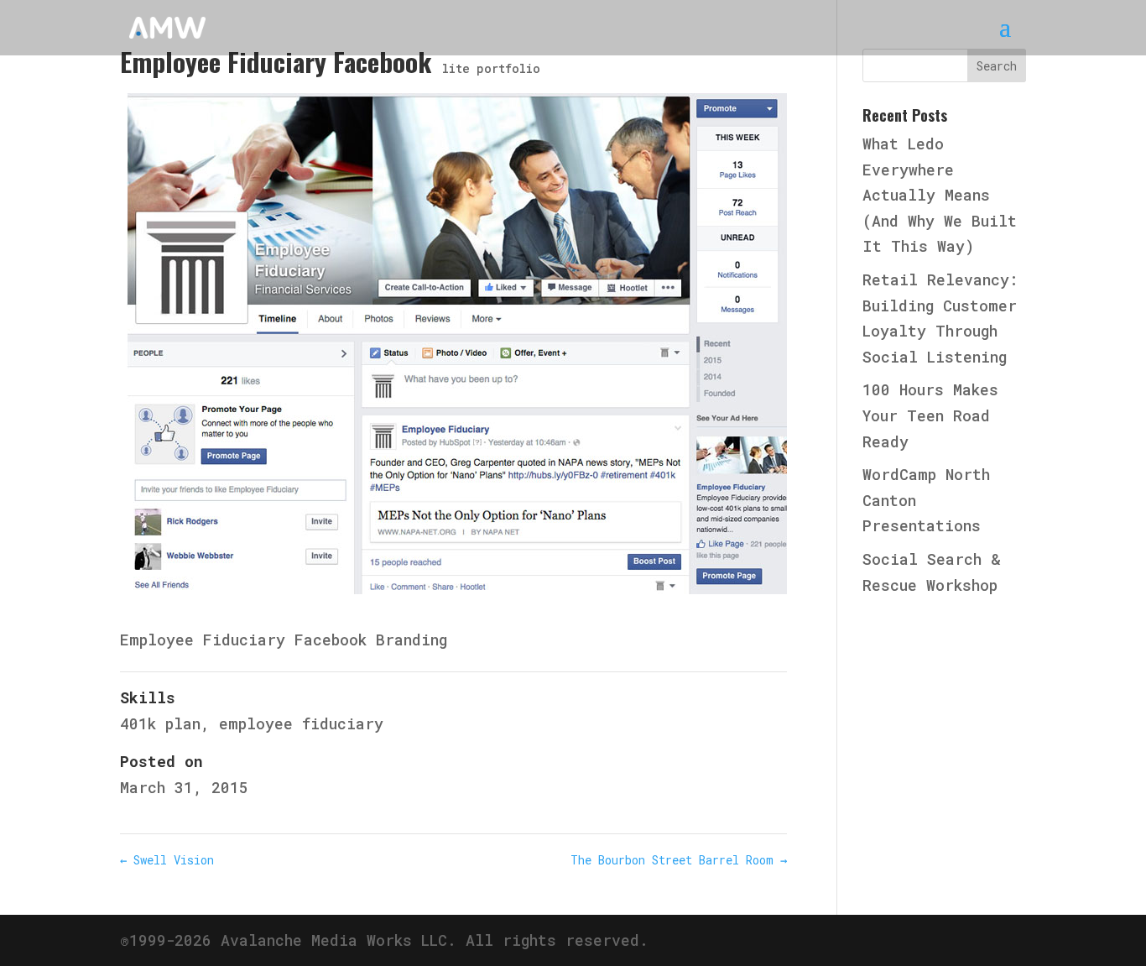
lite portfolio (491, 68)
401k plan (160, 723)
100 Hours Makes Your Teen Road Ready (930, 415)
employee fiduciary (301, 723)
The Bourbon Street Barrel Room (678, 860)
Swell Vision (167, 860)
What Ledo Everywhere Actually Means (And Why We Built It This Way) (939, 194)
